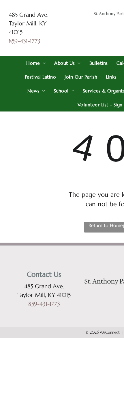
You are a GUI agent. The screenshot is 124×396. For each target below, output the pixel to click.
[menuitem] (36, 63)
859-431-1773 (24, 41)
